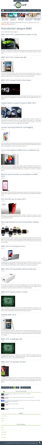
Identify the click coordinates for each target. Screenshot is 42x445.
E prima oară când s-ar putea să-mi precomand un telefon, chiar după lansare (13, 20)
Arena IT (21, 5)
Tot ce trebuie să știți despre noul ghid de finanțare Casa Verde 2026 (29, 19)
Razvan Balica (3, 434)
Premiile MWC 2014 (8, 315)
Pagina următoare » (26, 387)
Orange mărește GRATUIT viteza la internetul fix (21, 19)
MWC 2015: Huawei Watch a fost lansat (16, 80)
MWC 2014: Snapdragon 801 (12, 339)
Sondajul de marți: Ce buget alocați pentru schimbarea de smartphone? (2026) (19, 397)
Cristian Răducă (4, 432)
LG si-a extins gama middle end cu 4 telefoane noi (20, 150)
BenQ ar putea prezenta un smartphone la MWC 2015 (19, 175)
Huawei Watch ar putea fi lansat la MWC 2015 (18, 103)
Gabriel (2, 429)
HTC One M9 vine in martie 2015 (13, 199)
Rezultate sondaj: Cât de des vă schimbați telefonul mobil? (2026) (37, 19)
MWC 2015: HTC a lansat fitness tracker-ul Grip (19, 34)
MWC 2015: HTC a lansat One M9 (13, 57)
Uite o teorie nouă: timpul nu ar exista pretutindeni (14, 408)
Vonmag (8, 24)
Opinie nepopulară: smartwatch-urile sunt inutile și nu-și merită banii (18, 393)
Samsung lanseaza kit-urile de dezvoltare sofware (20, 222)
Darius (2, 427)
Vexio (5, 24)
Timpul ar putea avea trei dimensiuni (12, 403)
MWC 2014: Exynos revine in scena (14, 292)
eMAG (2, 24)
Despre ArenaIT (4, 415)
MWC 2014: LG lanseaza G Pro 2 (13, 246)
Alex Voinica (3, 437)
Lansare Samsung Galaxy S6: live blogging (17, 127)
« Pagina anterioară (5, 387)
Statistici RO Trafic (34, 443)
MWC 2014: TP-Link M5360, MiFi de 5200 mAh (18, 269)
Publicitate (3, 418)
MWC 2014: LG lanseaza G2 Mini (13, 362)
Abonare (2, 420)
